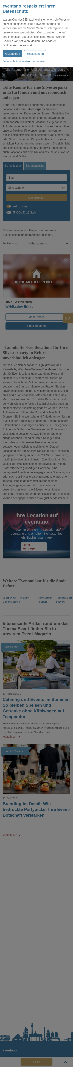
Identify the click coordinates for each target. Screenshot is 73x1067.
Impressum (39, 61)
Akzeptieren (12, 53)
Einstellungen (35, 53)
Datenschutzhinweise (16, 61)
